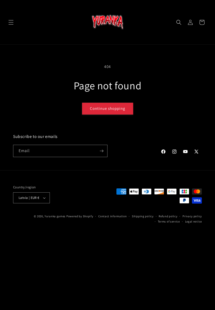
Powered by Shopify (79, 216)
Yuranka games (55, 216)
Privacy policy (192, 216)
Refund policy (168, 216)
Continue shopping (107, 108)
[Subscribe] (101, 151)
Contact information (112, 216)
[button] (11, 22)
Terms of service (169, 221)
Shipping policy (143, 216)
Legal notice (193, 221)
